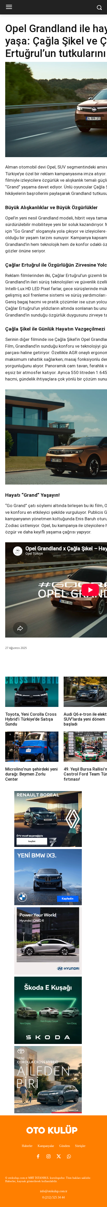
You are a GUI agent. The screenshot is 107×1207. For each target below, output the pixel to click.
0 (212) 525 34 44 (53, 1197)
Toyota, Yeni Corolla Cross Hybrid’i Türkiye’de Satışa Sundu (31, 719)
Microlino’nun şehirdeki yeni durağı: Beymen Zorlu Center (31, 774)
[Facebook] (27, 662)
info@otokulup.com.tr (53, 1191)
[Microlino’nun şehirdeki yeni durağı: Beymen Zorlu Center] (31, 746)
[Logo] (53, 1130)
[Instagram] (48, 1157)
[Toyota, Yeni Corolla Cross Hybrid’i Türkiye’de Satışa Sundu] (31, 692)
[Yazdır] (74, 662)
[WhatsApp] (50, 662)
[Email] (62, 662)
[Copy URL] (86, 662)
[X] (39, 662)
